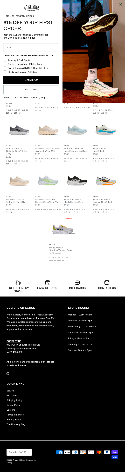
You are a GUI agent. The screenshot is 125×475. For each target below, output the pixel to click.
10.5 (23, 110)
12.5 (15, 113)
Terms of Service (15, 414)
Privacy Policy (14, 419)
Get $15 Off (31, 79)
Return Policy (13, 405)
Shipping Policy (14, 400)
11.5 (7, 113)
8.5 (9, 110)
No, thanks (31, 89)
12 (12, 113)
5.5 (36, 108)
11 (27, 110)
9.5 (15, 110)
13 (20, 113)
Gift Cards (12, 395)
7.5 (48, 108)
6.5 (42, 108)
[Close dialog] (120, 4)
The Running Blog (16, 424)
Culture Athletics (19, 460)
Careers (11, 409)
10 (19, 110)
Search (10, 390)
